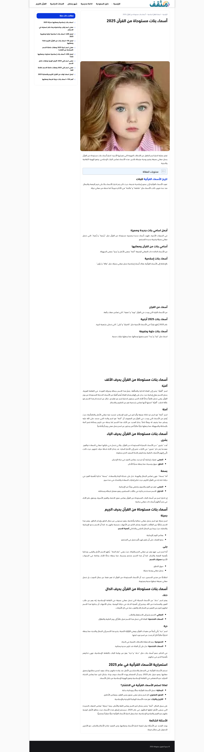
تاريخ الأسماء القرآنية (155, 178)
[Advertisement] (125, 41)
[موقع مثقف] (160, 3)
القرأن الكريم (41, 4)
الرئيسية (116, 4)
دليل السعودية (102, 4)
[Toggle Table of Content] (162, 171)
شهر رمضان (72, 4)
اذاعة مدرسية (86, 4)
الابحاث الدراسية (57, 4)
